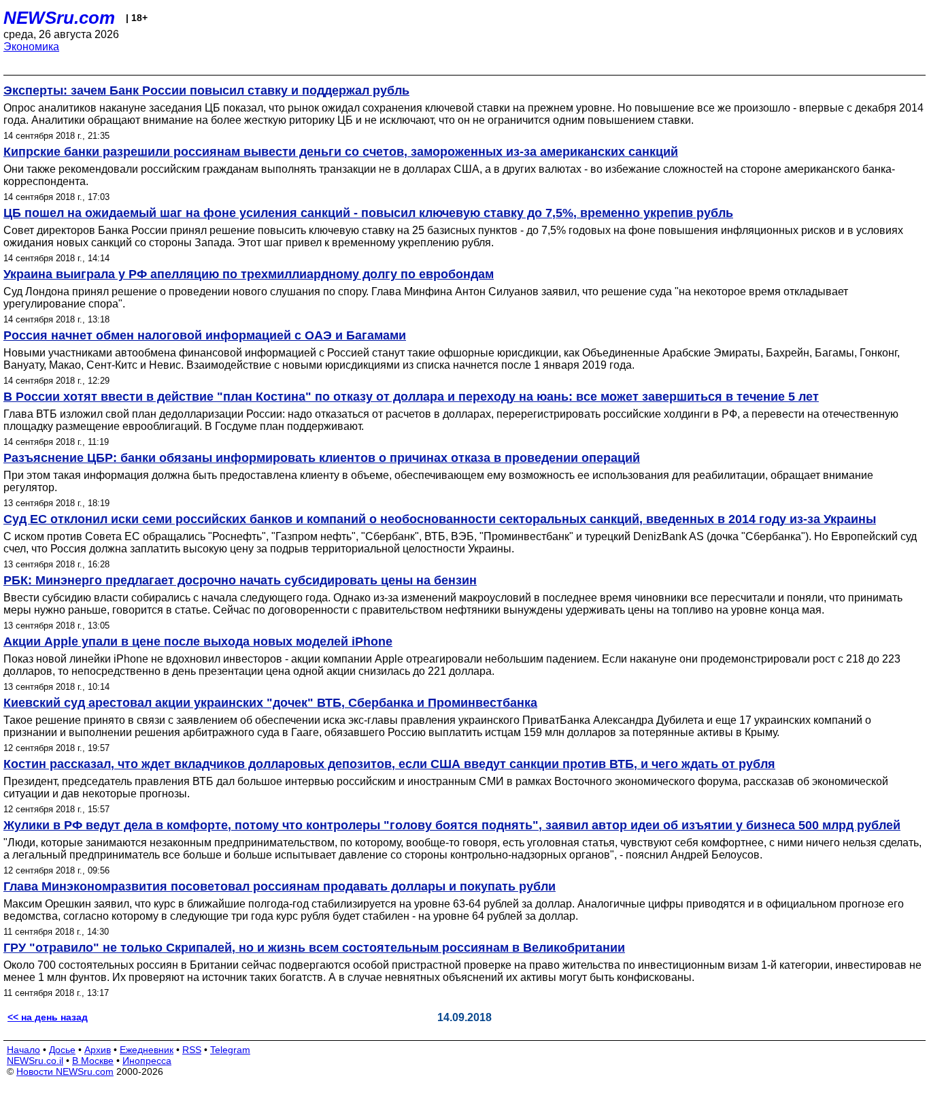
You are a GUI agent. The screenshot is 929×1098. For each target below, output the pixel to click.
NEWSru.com (59, 17)
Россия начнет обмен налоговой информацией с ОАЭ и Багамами (204, 335)
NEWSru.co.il (35, 1060)
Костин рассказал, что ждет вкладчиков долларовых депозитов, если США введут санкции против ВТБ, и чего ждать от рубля (389, 764)
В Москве (93, 1060)
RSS (191, 1049)
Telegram (230, 1049)
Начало (23, 1049)
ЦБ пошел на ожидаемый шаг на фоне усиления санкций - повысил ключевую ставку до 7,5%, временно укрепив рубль (368, 213)
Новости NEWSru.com (65, 1071)
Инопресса (146, 1060)
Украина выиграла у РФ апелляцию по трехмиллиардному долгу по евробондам (248, 274)
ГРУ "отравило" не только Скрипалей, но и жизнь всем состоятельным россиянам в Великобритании (314, 947)
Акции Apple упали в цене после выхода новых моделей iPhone (197, 641)
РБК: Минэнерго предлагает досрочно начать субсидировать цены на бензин (240, 580)
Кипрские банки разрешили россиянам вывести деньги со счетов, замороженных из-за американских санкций (340, 152)
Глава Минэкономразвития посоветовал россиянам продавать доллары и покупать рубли (279, 886)
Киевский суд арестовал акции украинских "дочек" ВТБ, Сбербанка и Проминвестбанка (270, 703)
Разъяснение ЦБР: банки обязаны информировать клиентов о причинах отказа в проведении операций (321, 458)
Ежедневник (146, 1049)
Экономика (31, 46)
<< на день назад (47, 1017)
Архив (97, 1049)
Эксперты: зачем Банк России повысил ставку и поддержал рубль (206, 90)
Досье (62, 1049)
